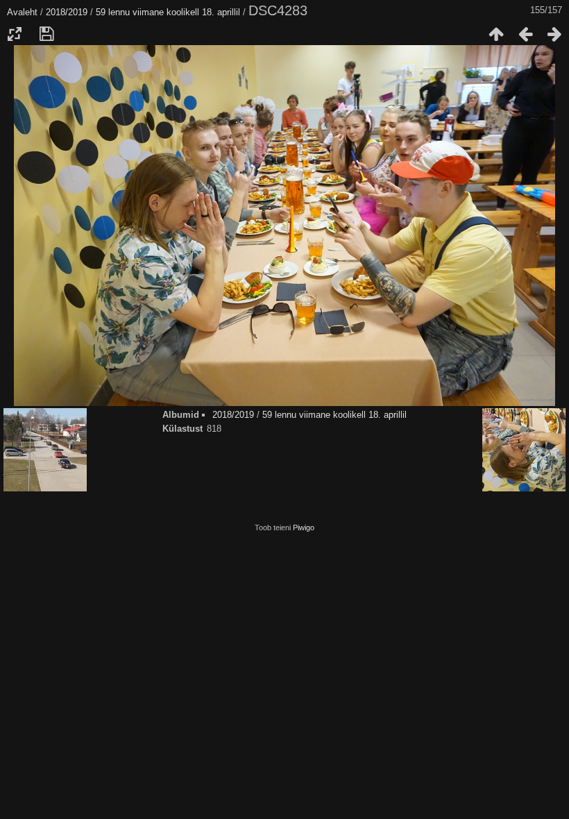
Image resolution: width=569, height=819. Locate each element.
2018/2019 (66, 12)
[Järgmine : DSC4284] (554, 34)
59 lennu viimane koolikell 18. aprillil (168, 12)
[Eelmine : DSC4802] (525, 34)
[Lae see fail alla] (46, 34)
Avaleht (22, 12)
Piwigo (303, 527)
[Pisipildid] (496, 34)
